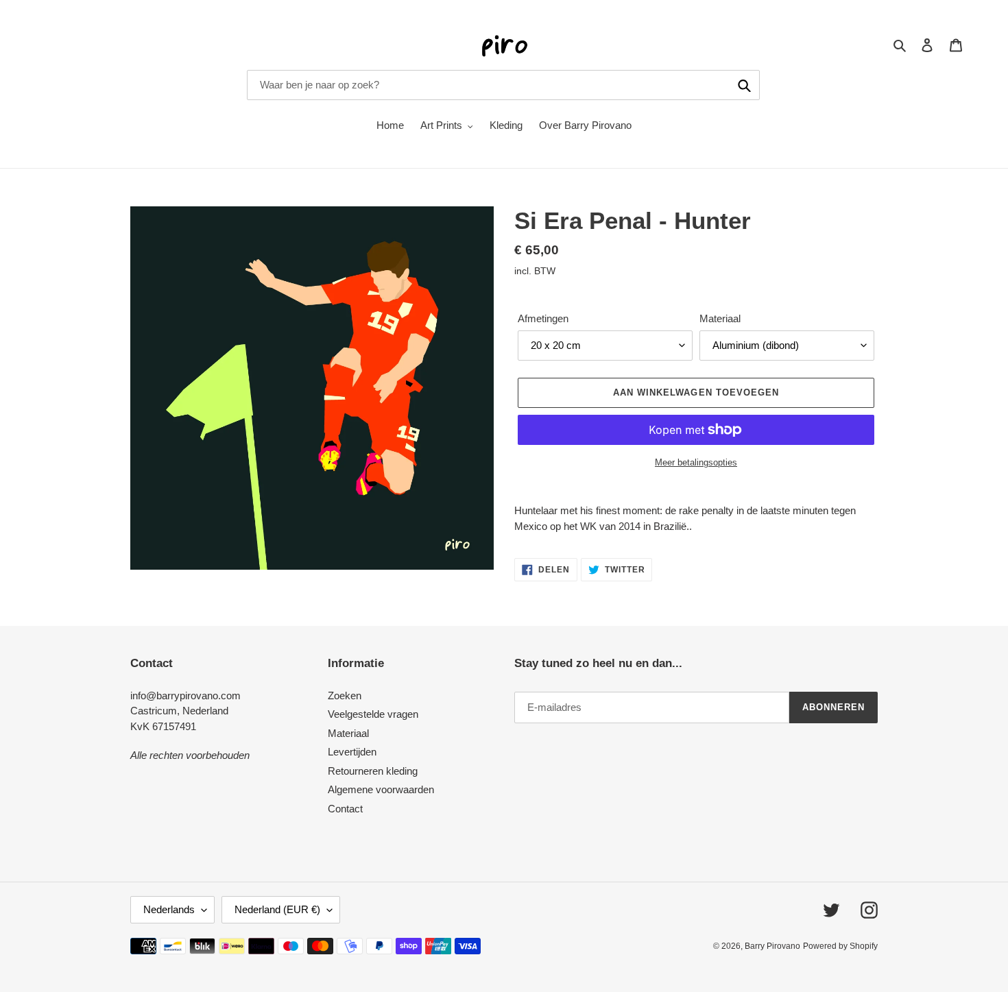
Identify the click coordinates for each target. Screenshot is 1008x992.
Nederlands (169, 909)
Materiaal (720, 318)
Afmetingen (543, 318)
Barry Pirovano (772, 946)
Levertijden (352, 752)
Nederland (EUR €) (277, 909)
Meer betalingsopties (696, 462)
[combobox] (503, 85)
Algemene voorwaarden (381, 789)
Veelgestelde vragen (373, 714)
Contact (345, 808)
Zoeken (344, 695)
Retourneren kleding (373, 771)
